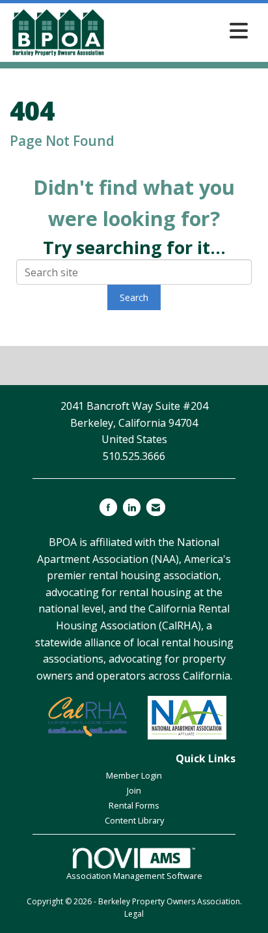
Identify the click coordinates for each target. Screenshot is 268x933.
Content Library (134, 820)
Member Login (134, 775)
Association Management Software (134, 876)
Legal (134, 913)
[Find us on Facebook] (108, 507)
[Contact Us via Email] (155, 507)
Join (134, 790)
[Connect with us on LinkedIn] (132, 507)
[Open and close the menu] (180, 30)
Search (134, 297)
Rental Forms (134, 805)
